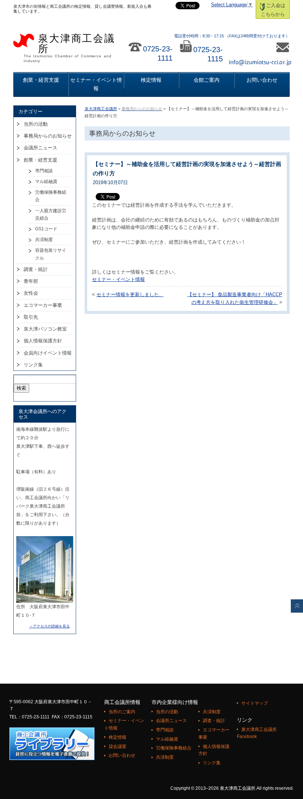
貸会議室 (117, 746)
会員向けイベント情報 (48, 353)
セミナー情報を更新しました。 (130, 294)
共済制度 (44, 239)
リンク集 (33, 365)
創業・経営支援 (41, 80)
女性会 (31, 293)
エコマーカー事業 (43, 305)
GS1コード (46, 228)
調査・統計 (36, 269)
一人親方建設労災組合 (50, 214)
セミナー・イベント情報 (96, 84)
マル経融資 (46, 181)
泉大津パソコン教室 (45, 329)
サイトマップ (254, 703)
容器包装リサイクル (50, 254)
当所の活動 (36, 124)
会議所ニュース (40, 147)
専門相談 (44, 170)
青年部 (31, 281)
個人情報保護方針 (43, 340)
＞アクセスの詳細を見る (49, 626)
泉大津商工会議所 (101, 108)
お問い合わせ (262, 80)
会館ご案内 (206, 80)
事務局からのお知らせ (48, 136)
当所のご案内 (122, 711)
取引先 (31, 317)
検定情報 (151, 80)
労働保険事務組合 (50, 196)
